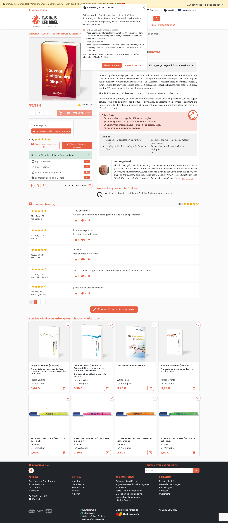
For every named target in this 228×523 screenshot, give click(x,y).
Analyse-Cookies (94, 41)
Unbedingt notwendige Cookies (102, 30)
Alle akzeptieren (112, 65)
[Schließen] (144, 7)
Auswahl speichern (133, 65)
